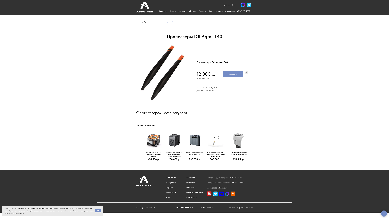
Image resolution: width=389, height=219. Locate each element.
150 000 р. (238, 159)
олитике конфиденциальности (15, 213)
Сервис (169, 188)
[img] (144, 8)
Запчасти (190, 178)
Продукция (148, 22)
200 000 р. (174, 159)
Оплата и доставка (194, 193)
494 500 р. (153, 159)
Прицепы (190, 188)
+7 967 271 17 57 (243, 11)
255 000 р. (194, 159)
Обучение (190, 183)
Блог (168, 197)
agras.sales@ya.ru (220, 188)
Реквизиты (171, 193)
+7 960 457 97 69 (236, 182)
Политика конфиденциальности (240, 208)
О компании (171, 178)
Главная (138, 22)
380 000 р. (216, 159)
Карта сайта (191, 197)
